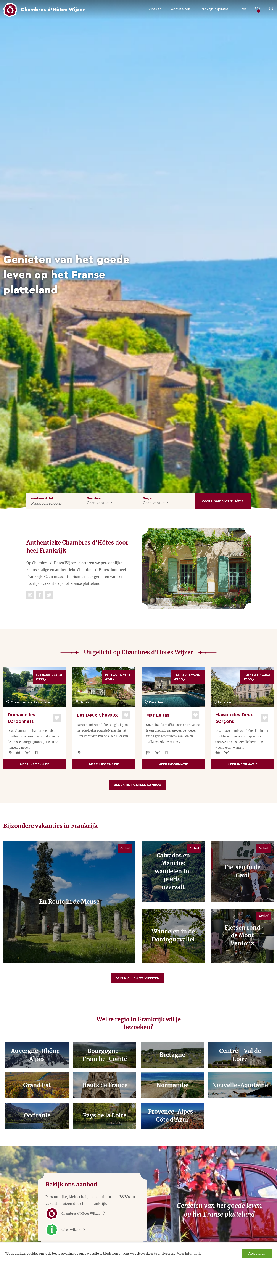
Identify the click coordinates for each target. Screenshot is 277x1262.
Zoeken (155, 9)
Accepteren (256, 1254)
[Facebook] (39, 595)
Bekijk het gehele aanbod (137, 785)
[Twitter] (49, 595)
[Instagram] (30, 595)
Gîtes (242, 9)
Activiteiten (180, 9)
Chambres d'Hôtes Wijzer (80, 1213)
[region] (138, 1252)
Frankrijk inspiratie (214, 9)
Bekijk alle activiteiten (137, 978)
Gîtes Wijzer (70, 1230)
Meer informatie (189, 1254)
